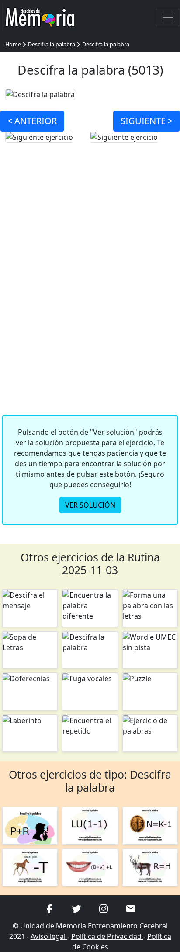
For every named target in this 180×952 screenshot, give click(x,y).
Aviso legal (49, 936)
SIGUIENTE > (147, 121)
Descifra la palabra (51, 44)
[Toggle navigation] (168, 17)
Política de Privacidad (107, 936)
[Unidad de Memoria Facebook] (49, 908)
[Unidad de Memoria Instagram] (103, 908)
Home (13, 44)
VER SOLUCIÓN (90, 505)
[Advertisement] (90, 291)
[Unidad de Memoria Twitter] (76, 908)
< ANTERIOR (32, 121)
